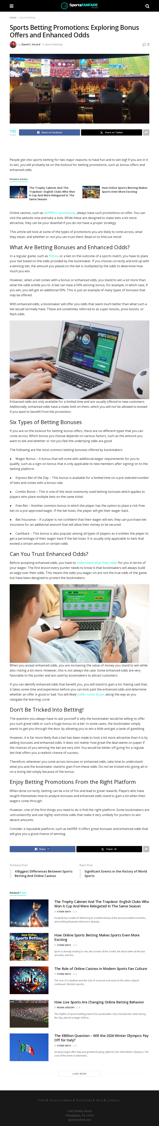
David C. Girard (31, 44)
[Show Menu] (11, 6)
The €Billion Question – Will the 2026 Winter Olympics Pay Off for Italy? (101, 1037)
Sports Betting (27, 17)
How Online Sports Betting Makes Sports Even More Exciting (124, 189)
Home (13, 17)
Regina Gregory (65, 1007)
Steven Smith (64, 911)
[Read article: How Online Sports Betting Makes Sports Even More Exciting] (91, 192)
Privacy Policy (84, 1100)
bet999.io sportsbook (59, 213)
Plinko (53, 256)
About (99, 1100)
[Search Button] (147, 6)
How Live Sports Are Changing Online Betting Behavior (99, 1002)
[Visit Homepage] (79, 6)
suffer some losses (91, 694)
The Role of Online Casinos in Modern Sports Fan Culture (100, 968)
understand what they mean (97, 563)
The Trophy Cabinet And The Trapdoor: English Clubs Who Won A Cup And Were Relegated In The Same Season (52, 193)
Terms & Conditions (60, 1100)
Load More (79, 1073)
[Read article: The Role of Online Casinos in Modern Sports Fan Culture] (29, 980)
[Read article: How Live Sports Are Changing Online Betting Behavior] (29, 1014)
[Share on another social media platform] (146, 132)
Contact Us (113, 1100)
